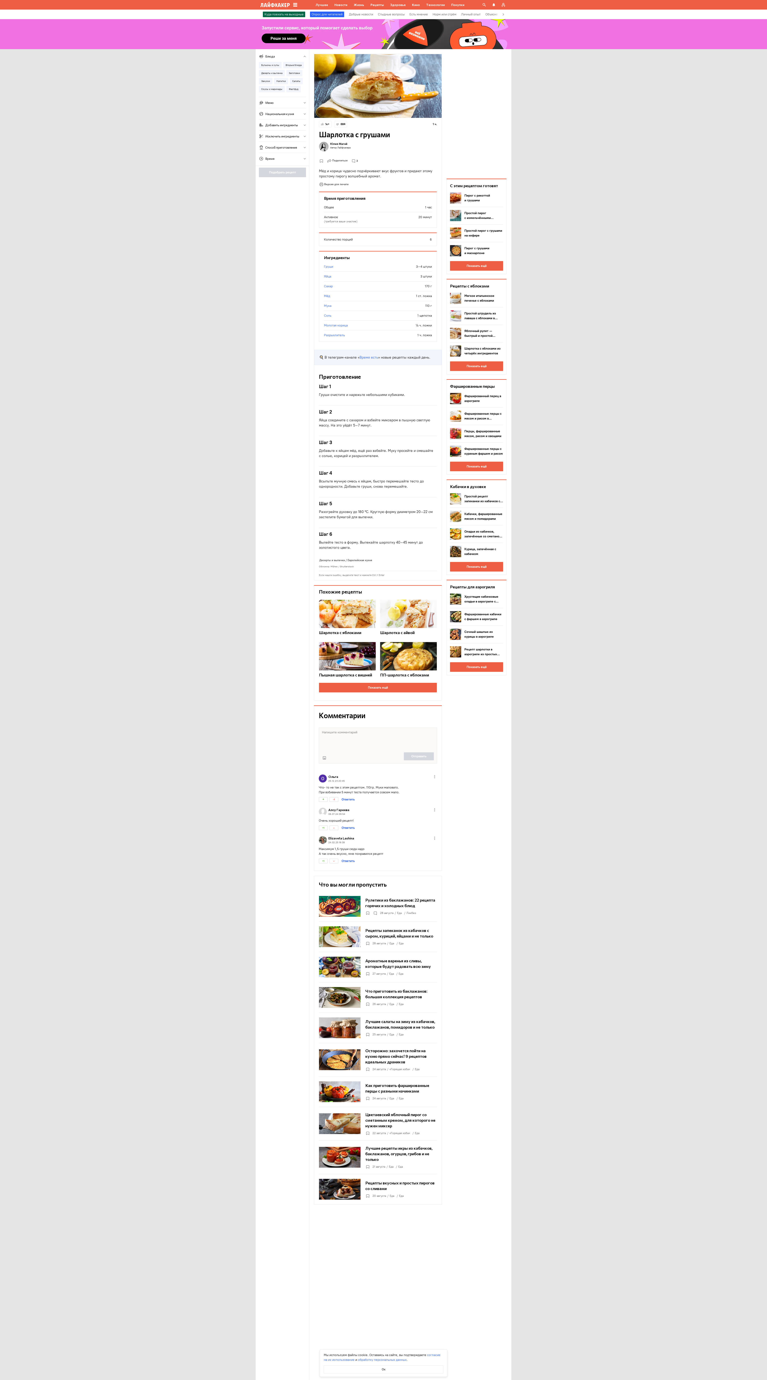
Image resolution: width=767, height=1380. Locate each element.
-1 (334, 799)
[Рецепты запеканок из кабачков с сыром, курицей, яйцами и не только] (378, 937)
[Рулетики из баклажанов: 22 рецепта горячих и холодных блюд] (378, 906)
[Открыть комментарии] (375, 913)
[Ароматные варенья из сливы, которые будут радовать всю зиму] (378, 967)
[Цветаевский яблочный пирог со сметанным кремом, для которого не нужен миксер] (378, 1123)
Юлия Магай (338, 143)
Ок (383, 1369)
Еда (399, 913)
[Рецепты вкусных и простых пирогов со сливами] (378, 1189)
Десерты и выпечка (332, 560)
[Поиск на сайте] (484, 5)
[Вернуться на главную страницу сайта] (275, 5)
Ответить (348, 799)
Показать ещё (378, 687)
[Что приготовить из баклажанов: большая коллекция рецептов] (378, 997)
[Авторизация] (503, 5)
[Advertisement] (477, 114)
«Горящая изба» (399, 1069)
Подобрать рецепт (282, 172)
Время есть (369, 357)
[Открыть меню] (434, 776)
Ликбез (411, 913)
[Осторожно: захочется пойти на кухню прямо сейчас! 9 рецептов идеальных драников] (378, 1060)
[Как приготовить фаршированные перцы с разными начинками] (378, 1092)
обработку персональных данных (382, 1360)
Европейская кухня (360, 560)
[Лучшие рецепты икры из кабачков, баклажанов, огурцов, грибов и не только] (378, 1157)
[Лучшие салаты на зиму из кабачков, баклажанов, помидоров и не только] (378, 1028)
